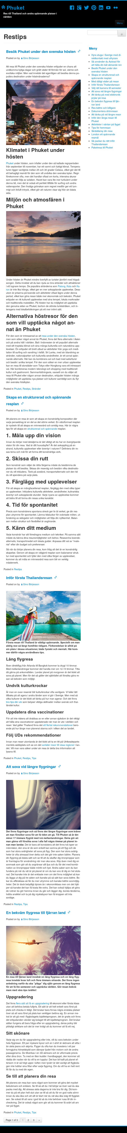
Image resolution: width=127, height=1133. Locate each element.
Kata (69, 286)
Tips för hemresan (101, 127)
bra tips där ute (14, 702)
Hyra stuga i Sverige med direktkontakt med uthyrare (106, 56)
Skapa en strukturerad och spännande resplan (105, 76)
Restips (26, 388)
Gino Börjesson (31, 58)
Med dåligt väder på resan (105, 81)
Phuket (15, 7)
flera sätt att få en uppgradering (32, 1003)
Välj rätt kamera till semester (106, 88)
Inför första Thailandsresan (29, 577)
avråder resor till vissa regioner (58, 745)
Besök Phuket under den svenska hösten (41, 51)
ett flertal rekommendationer (58, 725)
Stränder (36, 388)
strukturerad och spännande (42, 428)
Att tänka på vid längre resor (106, 114)
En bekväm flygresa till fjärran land (35, 912)
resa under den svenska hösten (58, 335)
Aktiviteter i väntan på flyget (105, 124)
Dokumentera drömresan (104, 111)
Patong (61, 286)
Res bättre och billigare (103, 107)
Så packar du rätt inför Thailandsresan (103, 142)
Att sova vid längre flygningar (31, 766)
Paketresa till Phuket (102, 147)
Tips (34, 758)
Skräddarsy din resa (101, 131)
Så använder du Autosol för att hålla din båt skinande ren (106, 63)
